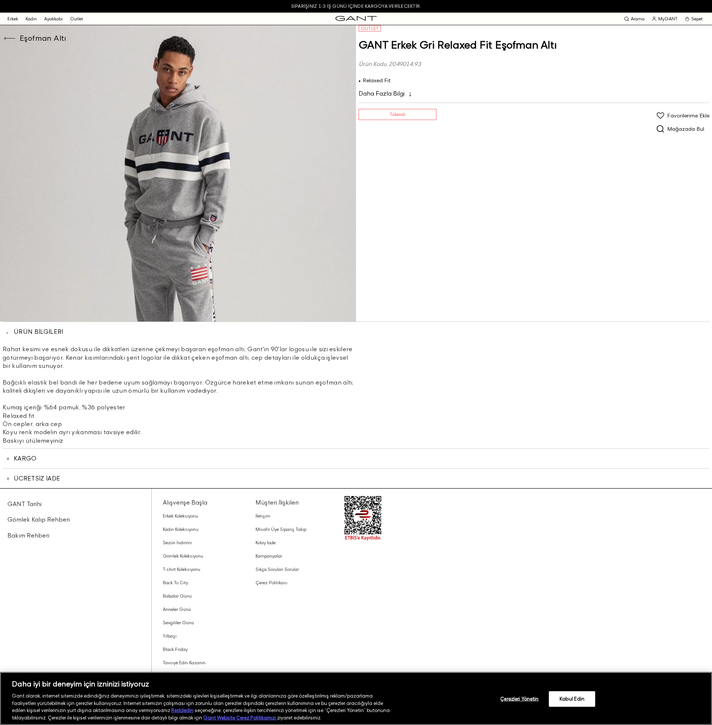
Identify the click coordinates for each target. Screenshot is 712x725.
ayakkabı (53, 18)
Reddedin (182, 710)
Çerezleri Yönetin (519, 699)
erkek (12, 18)
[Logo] (356, 19)
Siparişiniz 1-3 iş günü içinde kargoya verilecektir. (356, 6)
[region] (356, 698)
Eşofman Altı (43, 38)
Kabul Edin (572, 699)
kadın (31, 18)
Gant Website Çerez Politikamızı (240, 717)
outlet (76, 18)
